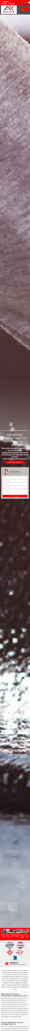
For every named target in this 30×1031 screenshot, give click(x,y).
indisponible (5, 1)
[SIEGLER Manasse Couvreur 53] (9, 9)
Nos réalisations (15, 462)
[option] (15, 515)
